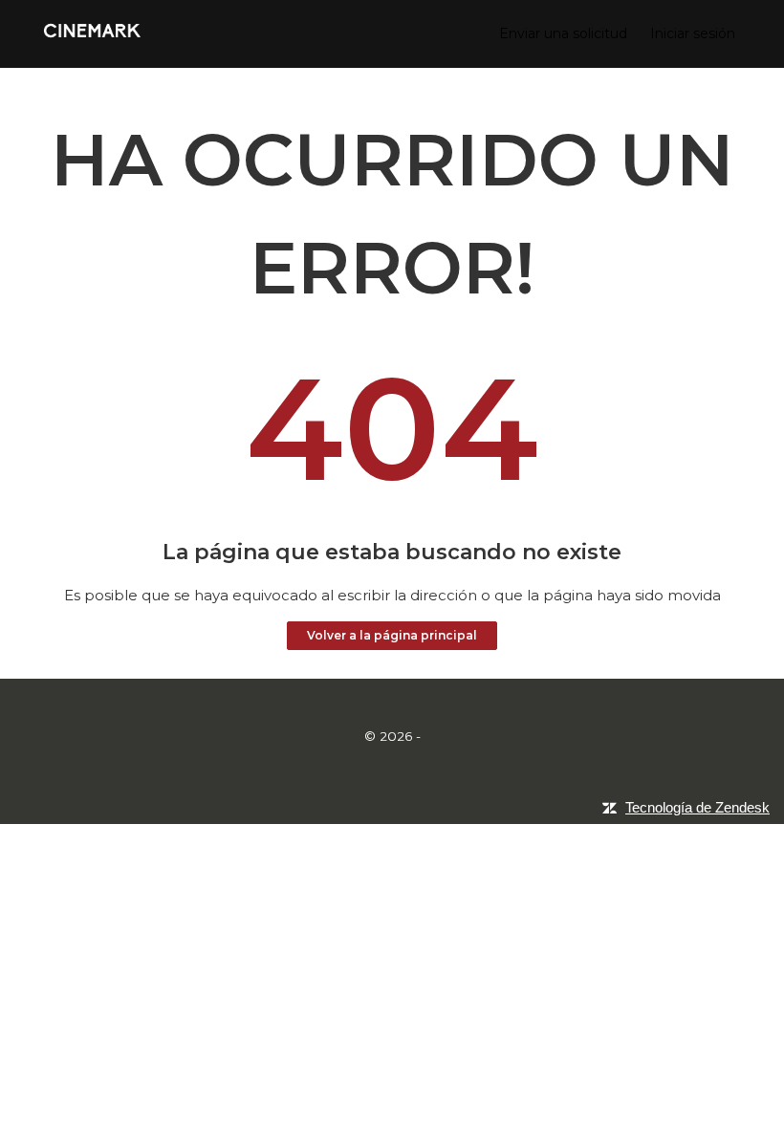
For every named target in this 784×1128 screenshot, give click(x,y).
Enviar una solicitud (563, 33)
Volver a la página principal (392, 635)
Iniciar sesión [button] (692, 33)
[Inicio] (92, 41)
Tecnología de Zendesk (697, 807)
